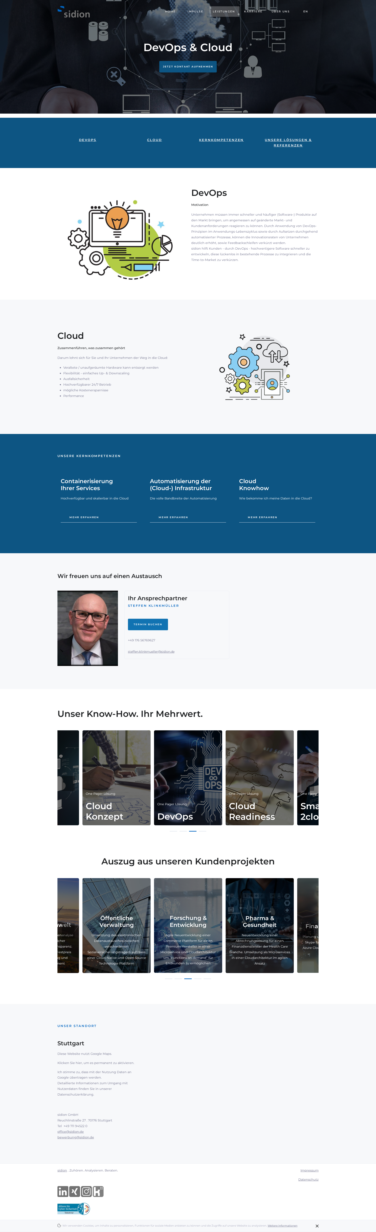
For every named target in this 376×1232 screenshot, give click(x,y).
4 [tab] (202, 831)
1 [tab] (173, 831)
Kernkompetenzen (221, 140)
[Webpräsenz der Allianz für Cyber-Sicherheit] (73, 1208)
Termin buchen (148, 624)
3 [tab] (192, 831)
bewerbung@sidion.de (75, 1137)
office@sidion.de (70, 1132)
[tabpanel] (188, 777)
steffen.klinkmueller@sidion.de (151, 652)
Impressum (309, 1170)
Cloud (154, 140)
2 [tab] (183, 831)
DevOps (87, 140)
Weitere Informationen (282, 1225)
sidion (62, 1170)
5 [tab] (207, 978)
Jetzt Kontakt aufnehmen (188, 66)
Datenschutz (308, 1180)
